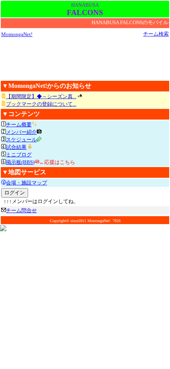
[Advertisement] (85, 58)
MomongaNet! (16, 34)
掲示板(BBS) (20, 162)
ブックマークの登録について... (41, 104)
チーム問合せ (21, 210)
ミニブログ (19, 155)
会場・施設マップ (26, 183)
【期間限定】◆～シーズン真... (41, 96)
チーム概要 (19, 124)
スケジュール (21, 140)
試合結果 (16, 147)
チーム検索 (156, 34)
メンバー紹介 (21, 132)
